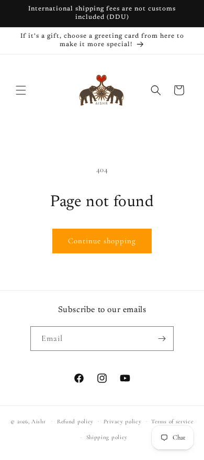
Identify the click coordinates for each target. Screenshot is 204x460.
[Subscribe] (161, 338)
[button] (20, 90)
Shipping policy (107, 437)
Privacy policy (123, 421)
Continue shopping (102, 240)
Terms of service (172, 421)
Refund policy (75, 421)
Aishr (38, 421)
